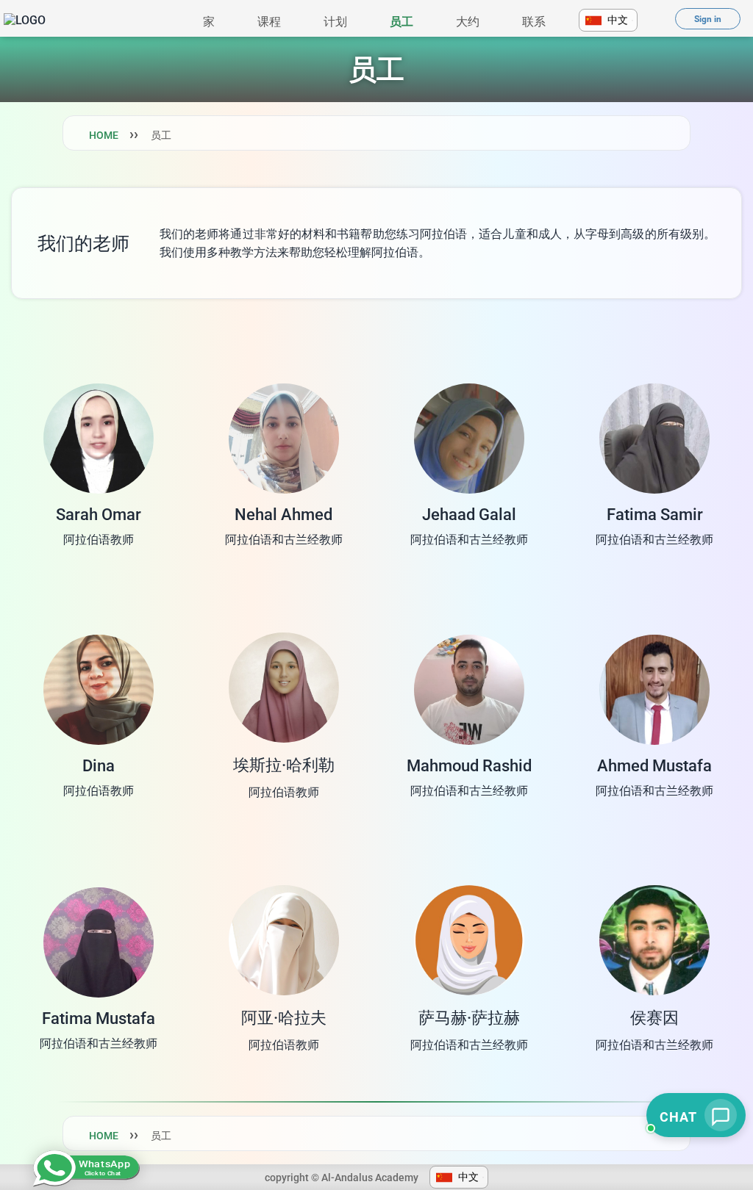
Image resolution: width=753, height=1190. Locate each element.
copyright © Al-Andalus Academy (341, 1177)
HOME (103, 135)
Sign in (707, 19)
